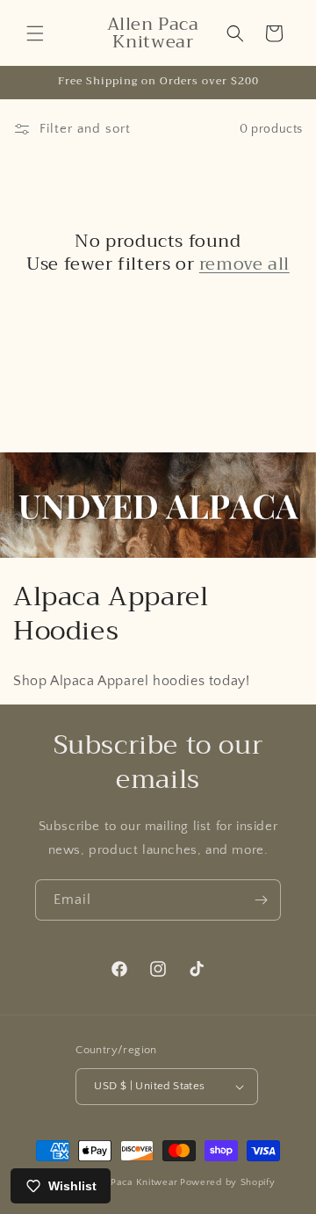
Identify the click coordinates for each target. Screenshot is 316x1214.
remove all (244, 264)
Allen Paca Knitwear (130, 1182)
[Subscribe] (260, 900)
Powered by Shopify (228, 1182)
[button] (35, 33)
